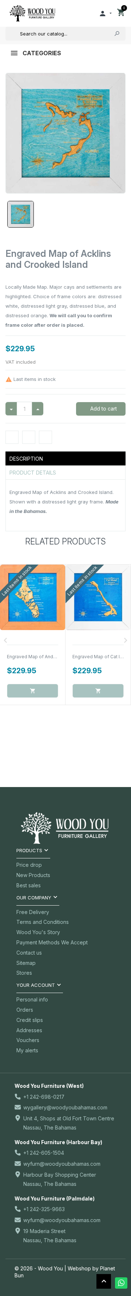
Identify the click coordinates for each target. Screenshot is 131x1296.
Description (26, 459)
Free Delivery (32, 912)
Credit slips (29, 1020)
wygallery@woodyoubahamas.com (65, 1107)
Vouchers (27, 1040)
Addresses (29, 1030)
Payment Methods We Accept (52, 942)
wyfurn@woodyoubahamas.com (61, 1164)
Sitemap (26, 963)
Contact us (29, 952)
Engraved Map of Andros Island (40, 656)
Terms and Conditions (42, 922)
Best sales (28, 885)
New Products (33, 875)
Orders (24, 1010)
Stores (24, 973)
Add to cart (103, 408)
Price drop (29, 865)
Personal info (32, 999)
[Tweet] (28, 437)
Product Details (32, 472)
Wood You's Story (38, 932)
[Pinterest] (45, 437)
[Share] (12, 437)
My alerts (27, 1050)
